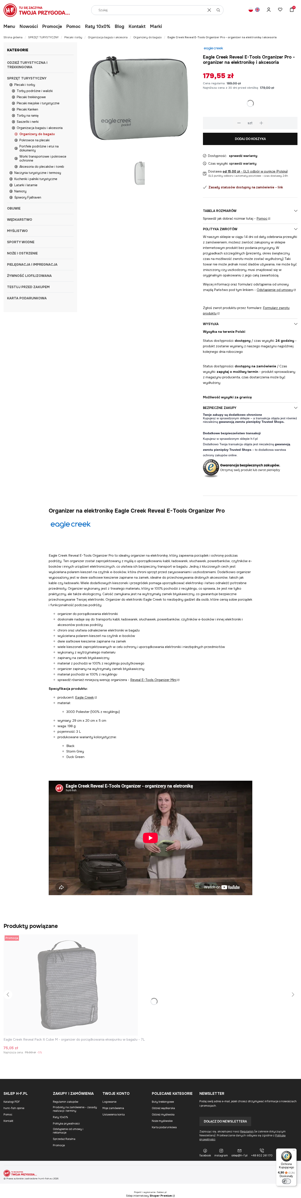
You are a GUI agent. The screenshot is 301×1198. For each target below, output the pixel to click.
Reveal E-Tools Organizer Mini (153, 680)
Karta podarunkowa (164, 1127)
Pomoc (73, 26)
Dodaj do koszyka (250, 139)
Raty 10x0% (97, 26)
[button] (218, 10)
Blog (119, 26)
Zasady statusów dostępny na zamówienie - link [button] (245, 187)
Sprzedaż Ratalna (64, 1139)
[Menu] (294, 1151)
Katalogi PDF (12, 1102)
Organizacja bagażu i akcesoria (108, 37)
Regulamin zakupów (65, 1102)
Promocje (52, 26)
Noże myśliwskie (162, 1121)
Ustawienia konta (113, 1114)
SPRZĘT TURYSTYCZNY (43, 37)
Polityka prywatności (66, 1123)
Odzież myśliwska (163, 1114)
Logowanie (109, 1102)
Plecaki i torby (73, 37)
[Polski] (251, 10)
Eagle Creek (84, 697)
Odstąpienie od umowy (275, 290)
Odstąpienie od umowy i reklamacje (68, 1130)
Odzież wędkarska (163, 1108)
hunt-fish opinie (14, 1108)
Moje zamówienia (113, 1108)
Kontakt (137, 26)
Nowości (29, 26)
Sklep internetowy (149, 1196)
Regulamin (247, 1131)
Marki (156, 26)
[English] (257, 10)
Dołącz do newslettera (225, 1121)
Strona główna (13, 37)
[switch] (286, 1181)
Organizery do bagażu (147, 37)
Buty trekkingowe (163, 1102)
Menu (9, 26)
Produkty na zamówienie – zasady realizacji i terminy (75, 1109)
